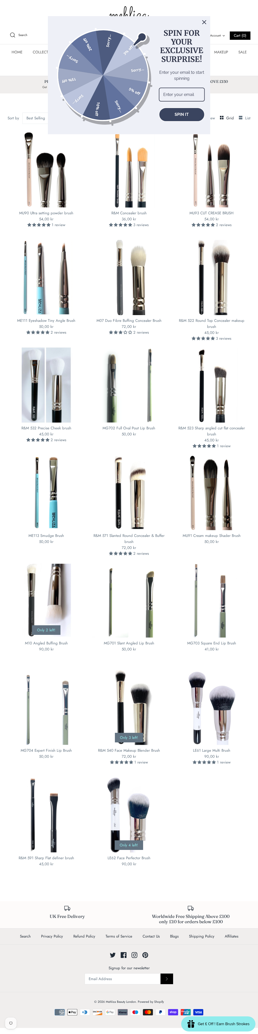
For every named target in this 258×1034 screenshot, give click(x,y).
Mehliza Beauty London (121, 1001)
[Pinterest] (145, 955)
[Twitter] (113, 955)
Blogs (174, 936)
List (247, 118)
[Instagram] (134, 955)
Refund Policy (84, 936)
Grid (230, 118)
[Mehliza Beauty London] (129, 15)
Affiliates (231, 936)
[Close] (204, 22)
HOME (17, 52)
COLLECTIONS (45, 52)
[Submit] (166, 979)
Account (215, 35)
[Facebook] (123, 955)
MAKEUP (221, 52)
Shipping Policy (201, 936)
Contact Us (151, 936)
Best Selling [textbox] (35, 118)
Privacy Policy (52, 936)
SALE (242, 52)
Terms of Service (119, 936)
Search (25, 936)
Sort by (13, 118)
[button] (39, 225)
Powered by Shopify (151, 1001)
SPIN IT (182, 114)
